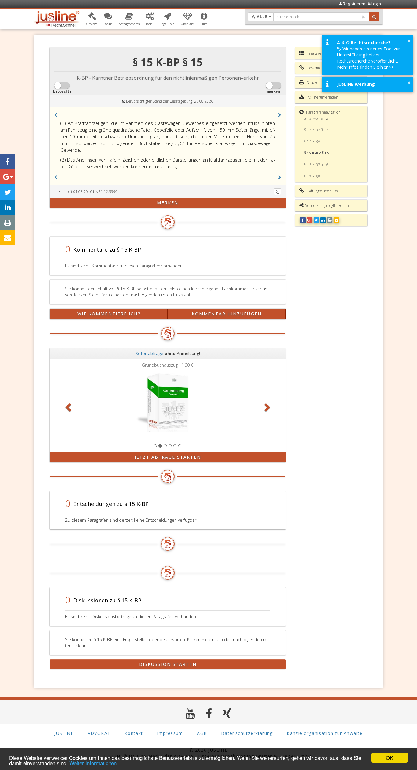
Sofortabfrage (149, 353)
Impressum (170, 733)
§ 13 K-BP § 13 (316, 130)
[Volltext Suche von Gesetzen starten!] (374, 16)
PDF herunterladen (322, 97)
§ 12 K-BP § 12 (316, 118)
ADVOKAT (99, 733)
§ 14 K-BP (312, 141)
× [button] (409, 41)
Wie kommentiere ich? (108, 314)
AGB (202, 733)
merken (168, 202)
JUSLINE (64, 733)
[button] (91, 19)
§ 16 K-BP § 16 (316, 164)
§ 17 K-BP (312, 176)
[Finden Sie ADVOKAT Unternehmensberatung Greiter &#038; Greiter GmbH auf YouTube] (190, 713)
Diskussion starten (168, 664)
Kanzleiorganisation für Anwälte (324, 733)
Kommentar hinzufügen (227, 314)
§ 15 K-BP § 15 (316, 153)
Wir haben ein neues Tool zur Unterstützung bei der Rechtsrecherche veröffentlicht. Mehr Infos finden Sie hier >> (368, 58)
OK (389, 757)
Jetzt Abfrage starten (168, 457)
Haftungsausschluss (322, 191)
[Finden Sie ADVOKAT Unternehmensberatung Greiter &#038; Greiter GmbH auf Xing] (227, 713)
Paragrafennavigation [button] (322, 112)
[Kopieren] (277, 191)
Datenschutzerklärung (247, 733)
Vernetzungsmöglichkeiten (327, 205)
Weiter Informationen (93, 763)
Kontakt (134, 733)
